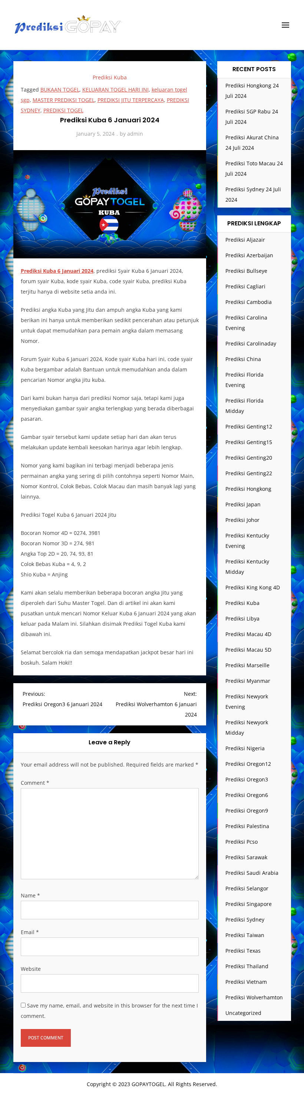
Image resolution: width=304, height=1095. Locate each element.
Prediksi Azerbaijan (249, 255)
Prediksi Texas (243, 950)
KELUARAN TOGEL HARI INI (115, 89)
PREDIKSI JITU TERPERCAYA (131, 99)
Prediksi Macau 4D (248, 634)
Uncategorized (243, 1012)
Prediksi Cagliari (245, 286)
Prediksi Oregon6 (246, 794)
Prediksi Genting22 (248, 473)
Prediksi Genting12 (248, 426)
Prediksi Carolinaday (250, 343)
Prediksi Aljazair (245, 239)
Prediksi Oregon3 (246, 779)
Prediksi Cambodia (248, 301)
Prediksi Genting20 (248, 457)
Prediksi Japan (243, 504)
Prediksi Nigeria (245, 748)
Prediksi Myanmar (247, 680)
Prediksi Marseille (247, 665)
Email (30, 932)
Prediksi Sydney (244, 919)
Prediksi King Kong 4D (252, 587)
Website (31, 968)
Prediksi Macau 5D (248, 649)
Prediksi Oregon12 (248, 763)
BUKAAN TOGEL (59, 89)
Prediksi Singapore (248, 903)
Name (30, 895)
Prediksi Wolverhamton (254, 997)
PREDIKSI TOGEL (63, 110)
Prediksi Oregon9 (246, 810)
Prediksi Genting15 (248, 442)
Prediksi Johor (242, 519)
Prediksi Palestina (247, 826)
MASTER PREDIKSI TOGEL (64, 99)
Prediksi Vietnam (246, 981)
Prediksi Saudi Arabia (251, 872)
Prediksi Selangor (246, 888)
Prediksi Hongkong (248, 488)
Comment (35, 782)
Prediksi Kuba (110, 77)
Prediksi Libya (242, 618)
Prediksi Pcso (241, 841)
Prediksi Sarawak (246, 857)
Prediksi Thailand (246, 966)
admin (135, 133)
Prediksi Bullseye (246, 270)
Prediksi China (243, 359)
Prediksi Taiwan (244, 935)
